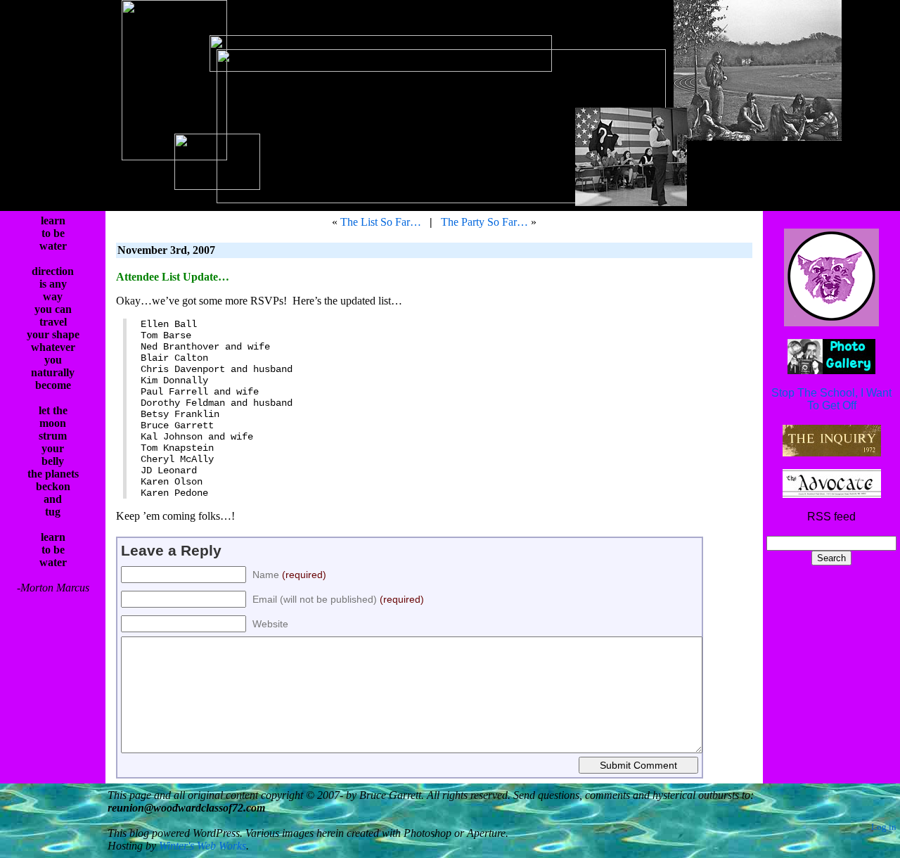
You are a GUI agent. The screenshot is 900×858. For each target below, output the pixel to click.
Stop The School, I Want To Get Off (831, 399)
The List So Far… (380, 222)
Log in (883, 827)
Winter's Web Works (202, 846)
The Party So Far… (484, 222)
